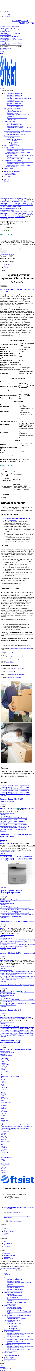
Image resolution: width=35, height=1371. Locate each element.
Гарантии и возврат (10, 1255)
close (1, 1365)
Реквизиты (7, 1253)
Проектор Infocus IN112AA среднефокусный (17, 985)
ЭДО (5, 1234)
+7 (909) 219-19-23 (25, 23)
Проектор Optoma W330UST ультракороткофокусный (11, 1041)
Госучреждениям (9, 1231)
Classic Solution (4, 218)
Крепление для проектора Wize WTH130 (12, 217)
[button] (3, 814)
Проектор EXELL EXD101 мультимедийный (17, 921)
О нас (5, 1241)
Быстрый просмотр (6, 816)
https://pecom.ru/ (9, 671)
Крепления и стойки (13, 132)
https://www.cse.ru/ (22, 659)
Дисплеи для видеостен (14, 124)
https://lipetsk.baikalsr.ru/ (18, 674)
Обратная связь (8, 1258)
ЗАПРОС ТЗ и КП (6, 234)
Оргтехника (11, 137)
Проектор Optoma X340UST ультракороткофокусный (11, 892)
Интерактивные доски (14, 97)
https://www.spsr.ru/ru (16, 656)
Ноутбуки (14, 144)
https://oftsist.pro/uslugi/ (15, 677)
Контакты (7, 1246)
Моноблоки (14, 142)
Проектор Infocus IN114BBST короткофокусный (11, 800)
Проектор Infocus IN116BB (10, 1010)
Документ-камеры (12, 113)
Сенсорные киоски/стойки (15, 106)
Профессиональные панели (15, 126)
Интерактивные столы (14, 103)
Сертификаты (8, 1243)
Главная (2, 198)
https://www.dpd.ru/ (10, 653)
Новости (6, 1245)
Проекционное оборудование (14, 198)
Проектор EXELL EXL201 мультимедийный (17, 953)
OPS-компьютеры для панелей (16, 134)
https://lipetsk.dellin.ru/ (18, 668)
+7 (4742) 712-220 (20, 20)
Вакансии (7, 1257)
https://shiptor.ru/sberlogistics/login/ (21, 648)
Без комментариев (15, 1212)
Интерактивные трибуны (15, 105)
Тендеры (6, 1233)
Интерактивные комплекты (15, 101)
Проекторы (10, 110)
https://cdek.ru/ (10, 662)
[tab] (19, 264)
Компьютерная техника (14, 139)
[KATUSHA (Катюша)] (17, 1130)
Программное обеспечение (15, 150)
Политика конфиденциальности (10, 1268)
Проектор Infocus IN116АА (18, 1019)
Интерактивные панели (14, 95)
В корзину (3, 251)
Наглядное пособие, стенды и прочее (18, 152)
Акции (6, 1228)
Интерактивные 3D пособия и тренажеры (20, 149)
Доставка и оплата (9, 1230)
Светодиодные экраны (14, 123)
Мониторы (14, 140)
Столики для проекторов (14, 111)
